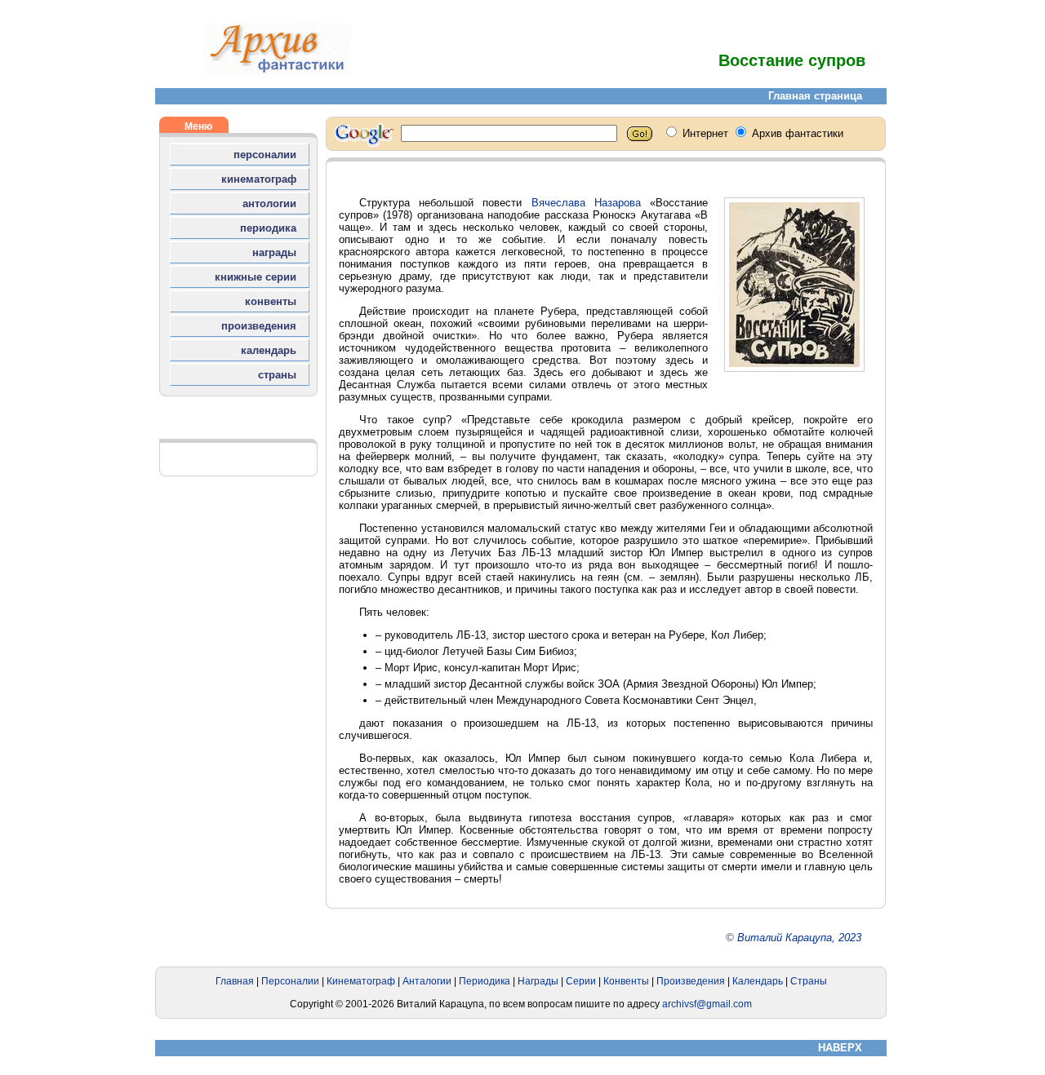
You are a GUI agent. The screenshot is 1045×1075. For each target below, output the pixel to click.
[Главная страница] (277, 71)
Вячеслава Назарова (586, 203)
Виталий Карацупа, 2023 (799, 937)
